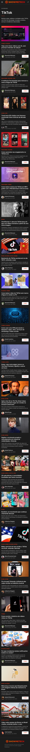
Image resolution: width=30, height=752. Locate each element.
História (6, 579)
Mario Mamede (9, 486)
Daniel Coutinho (9, 339)
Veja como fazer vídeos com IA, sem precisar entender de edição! (13, 46)
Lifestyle (11, 473)
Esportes (7, 473)
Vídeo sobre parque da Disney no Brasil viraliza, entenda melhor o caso (14, 723)
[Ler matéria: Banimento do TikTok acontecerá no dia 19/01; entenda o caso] (15, 246)
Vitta (6, 127)
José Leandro (8, 732)
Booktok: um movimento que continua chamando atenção (14, 512)
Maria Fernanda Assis (10, 556)
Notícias (3, 219)
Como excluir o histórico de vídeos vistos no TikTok (12, 617)
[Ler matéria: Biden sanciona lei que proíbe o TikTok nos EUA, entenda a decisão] (15, 534)
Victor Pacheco (9, 267)
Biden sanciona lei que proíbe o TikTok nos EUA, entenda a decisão (14, 547)
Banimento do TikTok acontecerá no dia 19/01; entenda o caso (14, 259)
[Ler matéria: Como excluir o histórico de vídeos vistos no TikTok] (15, 604)
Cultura (2, 113)
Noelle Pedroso (9, 450)
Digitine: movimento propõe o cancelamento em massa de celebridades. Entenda (11, 439)
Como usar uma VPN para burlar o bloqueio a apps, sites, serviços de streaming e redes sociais (12, 329)
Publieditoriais (4, 78)
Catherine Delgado (10, 521)
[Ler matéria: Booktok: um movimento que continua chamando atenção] (15, 499)
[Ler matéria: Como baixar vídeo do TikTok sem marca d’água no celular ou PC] (15, 280)
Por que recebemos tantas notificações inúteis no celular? (14, 652)
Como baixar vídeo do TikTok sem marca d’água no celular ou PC (14, 294)
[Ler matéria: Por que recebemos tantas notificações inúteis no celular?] (15, 638)
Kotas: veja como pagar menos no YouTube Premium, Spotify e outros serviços (13, 366)
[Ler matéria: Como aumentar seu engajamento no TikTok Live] (15, 139)
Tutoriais (3, 43)
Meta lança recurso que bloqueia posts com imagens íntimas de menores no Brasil (14, 687)
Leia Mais (25, 56)
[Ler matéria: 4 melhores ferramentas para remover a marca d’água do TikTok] (15, 68)
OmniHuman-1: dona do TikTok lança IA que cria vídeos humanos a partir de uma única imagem (14, 223)
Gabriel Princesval (9, 196)
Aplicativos (8, 43)
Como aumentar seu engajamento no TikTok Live (13, 153)
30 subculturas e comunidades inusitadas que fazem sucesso (11, 476)
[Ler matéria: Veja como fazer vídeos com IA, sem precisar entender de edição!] (15, 33)
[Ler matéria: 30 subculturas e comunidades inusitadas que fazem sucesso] (15, 463)
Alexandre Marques (10, 55)
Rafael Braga (8, 412)
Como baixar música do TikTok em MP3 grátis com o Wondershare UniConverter (14, 187)
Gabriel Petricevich (10, 697)
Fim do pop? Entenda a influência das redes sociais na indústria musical (13, 582)
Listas (14, 78)
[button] (2, 2)
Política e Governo (13, 256)
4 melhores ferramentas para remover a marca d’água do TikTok (14, 81)
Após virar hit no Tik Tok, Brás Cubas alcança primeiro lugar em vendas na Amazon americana (13, 402)
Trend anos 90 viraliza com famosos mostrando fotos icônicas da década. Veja (13, 117)
